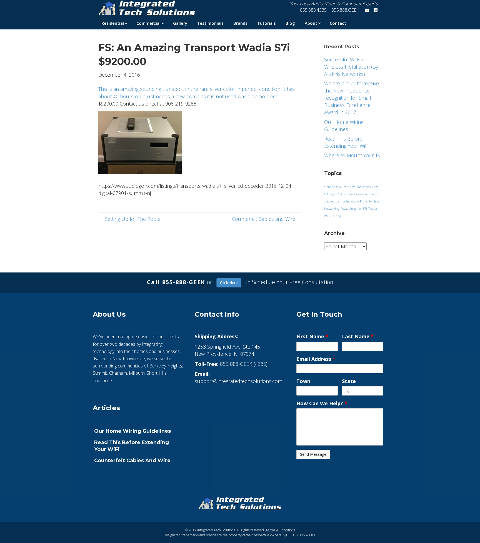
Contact (338, 23)
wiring (336, 216)
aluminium (347, 187)
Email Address (315, 359)
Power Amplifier (351, 209)
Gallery (180, 23)
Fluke (363, 201)
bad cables (364, 187)
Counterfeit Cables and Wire (132, 460)
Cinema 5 (362, 194)
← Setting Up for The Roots (129, 219)
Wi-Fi (327, 216)
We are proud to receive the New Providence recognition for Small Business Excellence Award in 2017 (351, 98)
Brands (240, 23)
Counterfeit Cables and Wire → (267, 219)
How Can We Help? (321, 403)
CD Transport (346, 194)
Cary (375, 187)
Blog (290, 23)
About (311, 23)
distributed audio (347, 201)
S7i (365, 209)
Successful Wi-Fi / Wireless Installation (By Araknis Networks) (351, 66)
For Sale (374, 201)
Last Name (358, 336)
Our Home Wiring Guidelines (132, 431)
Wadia (372, 209)
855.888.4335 (313, 10)
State (349, 381)
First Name (312, 336)
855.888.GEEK (345, 10)
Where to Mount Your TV (352, 155)
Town (303, 381)
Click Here (229, 282)
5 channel (331, 187)
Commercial (148, 23)
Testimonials (210, 23)
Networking (331, 209)
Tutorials (266, 23)
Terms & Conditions (280, 530)
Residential (112, 23)
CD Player (330, 194)
